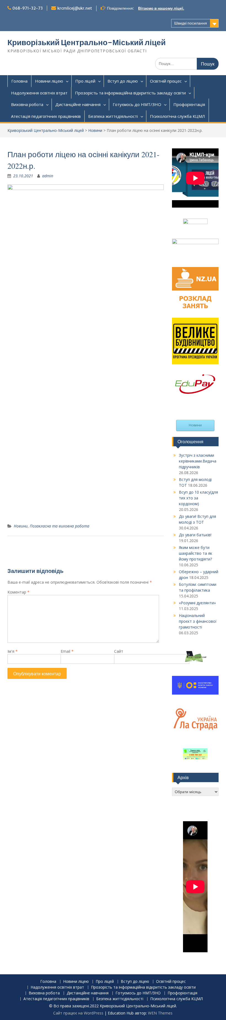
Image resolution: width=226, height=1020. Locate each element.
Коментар (18, 592)
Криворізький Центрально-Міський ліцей (86, 42)
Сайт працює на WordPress (78, 1013)
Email (67, 651)
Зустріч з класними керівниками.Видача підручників (197, 461)
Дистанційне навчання (78, 104)
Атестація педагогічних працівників (46, 116)
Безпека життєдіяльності (113, 116)
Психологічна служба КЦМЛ (177, 116)
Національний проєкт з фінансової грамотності (198, 621)
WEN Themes (160, 1013)
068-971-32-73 (27, 8)
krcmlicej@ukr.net (74, 8)
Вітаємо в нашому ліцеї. (161, 8)
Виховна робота (27, 104)
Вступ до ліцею (122, 81)
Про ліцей (85, 81)
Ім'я (12, 651)
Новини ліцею (49, 81)
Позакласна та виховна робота (59, 526)
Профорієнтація (189, 104)
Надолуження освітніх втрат (39, 93)
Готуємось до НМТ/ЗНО (137, 104)
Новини (95, 130)
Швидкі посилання (190, 23)
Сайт (118, 651)
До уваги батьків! (195, 534)
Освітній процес (166, 81)
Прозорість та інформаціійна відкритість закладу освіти (130, 93)
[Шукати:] (187, 63)
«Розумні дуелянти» (197, 602)
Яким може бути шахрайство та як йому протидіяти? (195, 553)
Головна (19, 81)
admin (47, 175)
